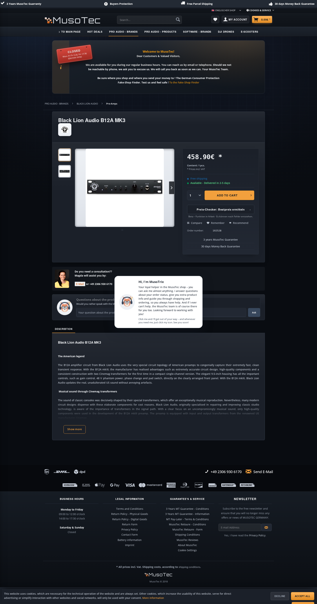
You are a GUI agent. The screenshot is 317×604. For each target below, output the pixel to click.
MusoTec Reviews (187, 540)
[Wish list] (215, 19)
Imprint (129, 545)
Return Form (129, 524)
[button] (74, 429)
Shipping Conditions (187, 534)
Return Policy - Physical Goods (129, 514)
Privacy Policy (129, 529)
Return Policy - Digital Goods (129, 519)
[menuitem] (259, 10)
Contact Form (129, 534)
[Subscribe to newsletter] (266, 527)
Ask (254, 312)
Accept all (302, 596)
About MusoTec (187, 545)
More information (153, 598)
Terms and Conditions (129, 508)
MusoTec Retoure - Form (187, 529)
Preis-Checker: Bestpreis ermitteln (224, 209)
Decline (279, 596)
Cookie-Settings (187, 550)
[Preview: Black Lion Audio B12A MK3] (64, 154)
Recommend (240, 223)
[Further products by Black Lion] (64, 129)
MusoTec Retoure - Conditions (187, 524)
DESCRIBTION (63, 329)
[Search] (178, 19)
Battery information (130, 540)
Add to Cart (227, 195)
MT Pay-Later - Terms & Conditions (187, 519)
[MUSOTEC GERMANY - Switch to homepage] (72, 20)
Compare (196, 223)
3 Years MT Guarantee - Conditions (187, 508)
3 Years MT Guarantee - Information (187, 514)
